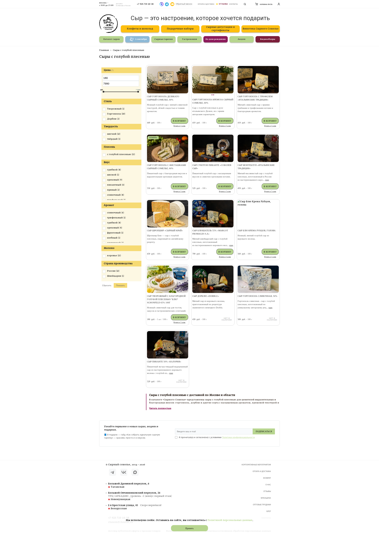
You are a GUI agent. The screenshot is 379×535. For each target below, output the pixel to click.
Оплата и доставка (206, 4)
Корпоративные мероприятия (256, 464)
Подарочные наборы (180, 29)
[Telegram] (112, 473)
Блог (268, 511)
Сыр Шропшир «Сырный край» (165, 230)
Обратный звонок (184, 4)
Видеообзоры (267, 39)
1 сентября (141, 39)
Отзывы (223, 4)
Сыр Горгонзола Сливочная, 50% (257, 296)
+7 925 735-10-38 (145, 4)
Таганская (128, 485)
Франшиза (266, 498)
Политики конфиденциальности (238, 437)
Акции (241, 39)
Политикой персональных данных (229, 520)
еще (267, 180)
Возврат (267, 478)
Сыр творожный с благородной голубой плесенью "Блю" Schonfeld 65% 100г (166, 299)
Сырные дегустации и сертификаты (220, 29)
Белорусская (134, 507)
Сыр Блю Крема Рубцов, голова (257, 230)
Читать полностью (160, 408)
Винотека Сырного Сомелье (260, 29)
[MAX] (135, 473)
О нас (268, 484)
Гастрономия (189, 39)
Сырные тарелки (163, 39)
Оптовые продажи (262, 504)
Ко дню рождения (215, 39)
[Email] (172, 4)
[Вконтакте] (123, 473)
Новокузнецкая (140, 496)
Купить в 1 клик (179, 126)
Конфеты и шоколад (140, 29)
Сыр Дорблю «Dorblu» (205, 296)
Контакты (233, 4)
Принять (189, 528)
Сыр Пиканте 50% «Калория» (164, 361)
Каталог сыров (111, 39)
